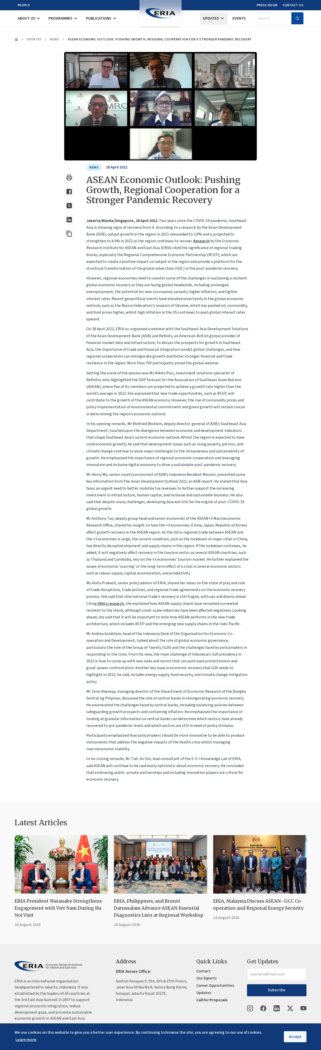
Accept (295, 1036)
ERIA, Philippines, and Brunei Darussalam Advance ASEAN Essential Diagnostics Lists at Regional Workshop (158, 908)
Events (239, 18)
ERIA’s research (111, 603)
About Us (26, 18)
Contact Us (293, 5)
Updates (211, 18)
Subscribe (276, 990)
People (24, 5)
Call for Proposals (211, 1000)
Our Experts (206, 978)
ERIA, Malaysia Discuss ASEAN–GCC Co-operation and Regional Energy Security (258, 904)
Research (201, 241)
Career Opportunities (215, 985)
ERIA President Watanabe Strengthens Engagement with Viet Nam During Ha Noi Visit (58, 908)
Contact (203, 971)
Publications (98, 18)
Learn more (26, 1039)
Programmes (60, 18)
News (54, 39)
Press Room (267, 5)
